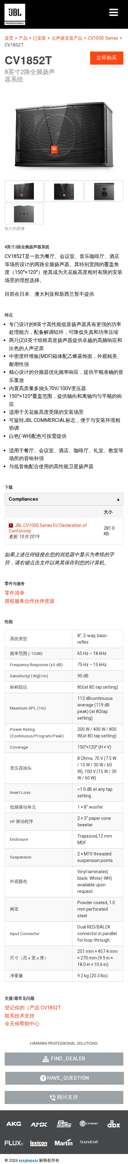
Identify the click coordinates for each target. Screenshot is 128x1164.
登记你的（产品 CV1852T (33, 1008)
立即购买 (106, 58)
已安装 (39, 38)
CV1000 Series (103, 38)
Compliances (23, 499)
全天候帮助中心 (22, 1024)
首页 (9, 38)
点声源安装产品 (67, 38)
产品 (23, 38)
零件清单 (15, 593)
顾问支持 (67, 1097)
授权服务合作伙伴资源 (29, 601)
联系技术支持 (19, 1016)
